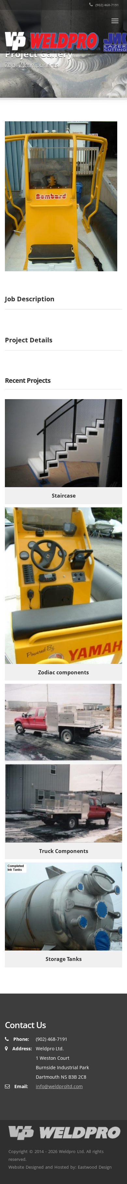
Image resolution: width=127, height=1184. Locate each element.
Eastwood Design (95, 1167)
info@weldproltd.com (59, 1086)
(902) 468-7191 (106, 5)
